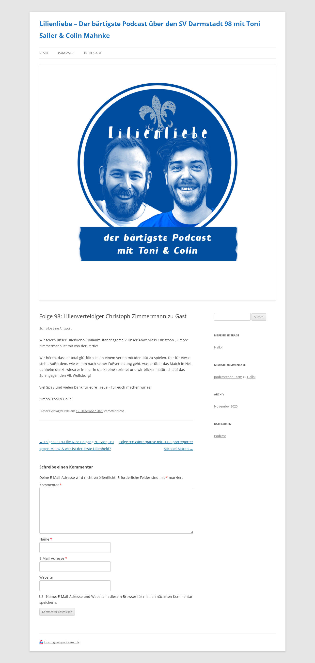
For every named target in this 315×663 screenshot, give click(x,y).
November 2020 (225, 406)
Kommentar (50, 484)
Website (46, 577)
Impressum (92, 53)
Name (45, 539)
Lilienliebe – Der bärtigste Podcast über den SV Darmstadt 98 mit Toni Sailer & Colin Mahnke (149, 29)
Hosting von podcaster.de (61, 642)
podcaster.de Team (228, 377)
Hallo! (218, 347)
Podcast (220, 436)
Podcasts (65, 53)
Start (43, 53)
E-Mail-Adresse (53, 558)
